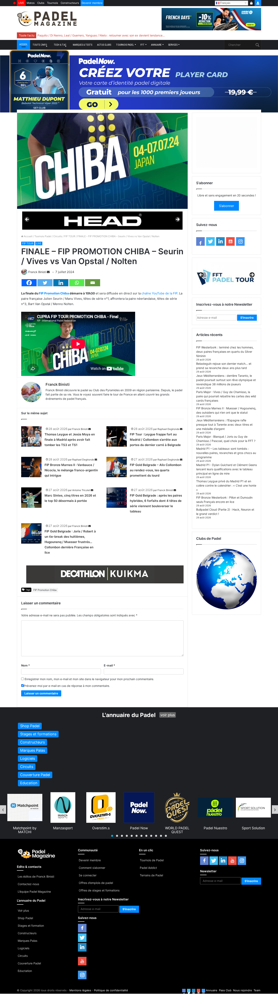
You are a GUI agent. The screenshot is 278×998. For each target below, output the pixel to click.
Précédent (27, 220)
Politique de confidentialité (111, 990)
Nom (25, 665)
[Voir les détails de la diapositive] (102, 220)
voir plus (167, 715)
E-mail (109, 665)
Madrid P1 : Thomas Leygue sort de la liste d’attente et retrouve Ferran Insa (87, 35)
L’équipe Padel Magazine (34, 891)
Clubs (40, 2)
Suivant (177, 220)
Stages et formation (31, 925)
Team (257, 990)
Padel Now (101, 828)
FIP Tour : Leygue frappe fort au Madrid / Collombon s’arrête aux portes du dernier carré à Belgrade (155, 439)
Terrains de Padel (151, 875)
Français (224, 2)
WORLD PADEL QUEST (139, 830)
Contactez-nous (28, 884)
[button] (112, 836)
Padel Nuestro (177, 828)
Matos (31, 2)
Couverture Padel (29, 963)
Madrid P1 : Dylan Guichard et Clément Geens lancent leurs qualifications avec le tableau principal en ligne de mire (226, 469)
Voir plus (23, 910)
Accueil (23, 44)
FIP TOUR (69, 236)
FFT (142, 44)
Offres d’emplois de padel (96, 883)
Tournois (52, 2)
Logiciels (23, 948)
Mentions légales (80, 990)
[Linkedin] (60, 282)
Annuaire (156, 44)
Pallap (253, 828)
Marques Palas (27, 940)
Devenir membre (92, 2)
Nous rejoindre (242, 990)
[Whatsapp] (76, 282)
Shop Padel (25, 918)
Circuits (57, 236)
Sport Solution (215, 828)
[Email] (92, 282)
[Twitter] (45, 282)
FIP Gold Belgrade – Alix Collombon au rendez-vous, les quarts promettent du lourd (155, 470)
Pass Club (225, 990)
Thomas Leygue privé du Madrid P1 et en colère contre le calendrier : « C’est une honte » (226, 485)
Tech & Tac (60, 44)
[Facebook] (29, 282)
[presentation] (3, 809)
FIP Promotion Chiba (54, 293)
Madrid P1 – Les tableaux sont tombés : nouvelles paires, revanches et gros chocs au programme (226, 453)
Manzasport (24, 828)
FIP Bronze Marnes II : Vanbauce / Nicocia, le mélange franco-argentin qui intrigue (71, 470)
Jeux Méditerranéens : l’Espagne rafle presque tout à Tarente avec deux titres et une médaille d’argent (224, 425)
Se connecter (87, 875)
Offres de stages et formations (99, 890)
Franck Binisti (37, 272)
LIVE (21, 2)
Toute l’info (40, 44)
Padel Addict (148, 867)
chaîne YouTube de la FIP (159, 293)
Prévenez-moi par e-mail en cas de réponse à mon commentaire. (67, 685)
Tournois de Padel (152, 860)
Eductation (25, 971)
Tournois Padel (125, 44)
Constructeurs (70, 2)
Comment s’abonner (92, 867)
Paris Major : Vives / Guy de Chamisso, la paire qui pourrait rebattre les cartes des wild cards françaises (226, 396)
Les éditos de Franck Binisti (36, 876)
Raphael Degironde (168, 429)
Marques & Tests (82, 44)
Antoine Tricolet (81, 490)
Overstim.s (62, 828)
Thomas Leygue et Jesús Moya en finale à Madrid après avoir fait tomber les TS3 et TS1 (70, 439)
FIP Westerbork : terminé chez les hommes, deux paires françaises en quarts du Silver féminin (225, 352)
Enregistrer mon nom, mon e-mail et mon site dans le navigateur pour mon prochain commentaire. (89, 679)
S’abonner (226, 206)
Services (172, 44)
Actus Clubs (104, 44)
